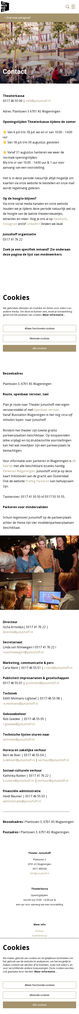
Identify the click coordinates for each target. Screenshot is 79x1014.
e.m (6, 703)
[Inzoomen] (2, 570)
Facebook (60, 219)
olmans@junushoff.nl (23, 703)
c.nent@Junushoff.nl (57, 668)
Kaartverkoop (39, 935)
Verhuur (39, 931)
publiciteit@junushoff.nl (42, 683)
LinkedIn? (33, 224)
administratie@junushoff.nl (22, 801)
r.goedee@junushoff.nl (19, 724)
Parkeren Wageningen (19, 471)
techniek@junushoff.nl (19, 739)
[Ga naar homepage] (5, 6)
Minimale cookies (39, 338)
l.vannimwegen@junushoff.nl (23, 652)
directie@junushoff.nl (18, 632)
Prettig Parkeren (37, 481)
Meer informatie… (54, 314)
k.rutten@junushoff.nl (18, 780)
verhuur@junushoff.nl (53, 760)
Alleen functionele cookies (39, 328)
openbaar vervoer (46, 410)
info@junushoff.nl (38, 101)
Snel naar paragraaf (18, 17)
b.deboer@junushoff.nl (19, 760)
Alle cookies (39, 348)
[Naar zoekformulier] (67, 7)
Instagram (10, 224)
